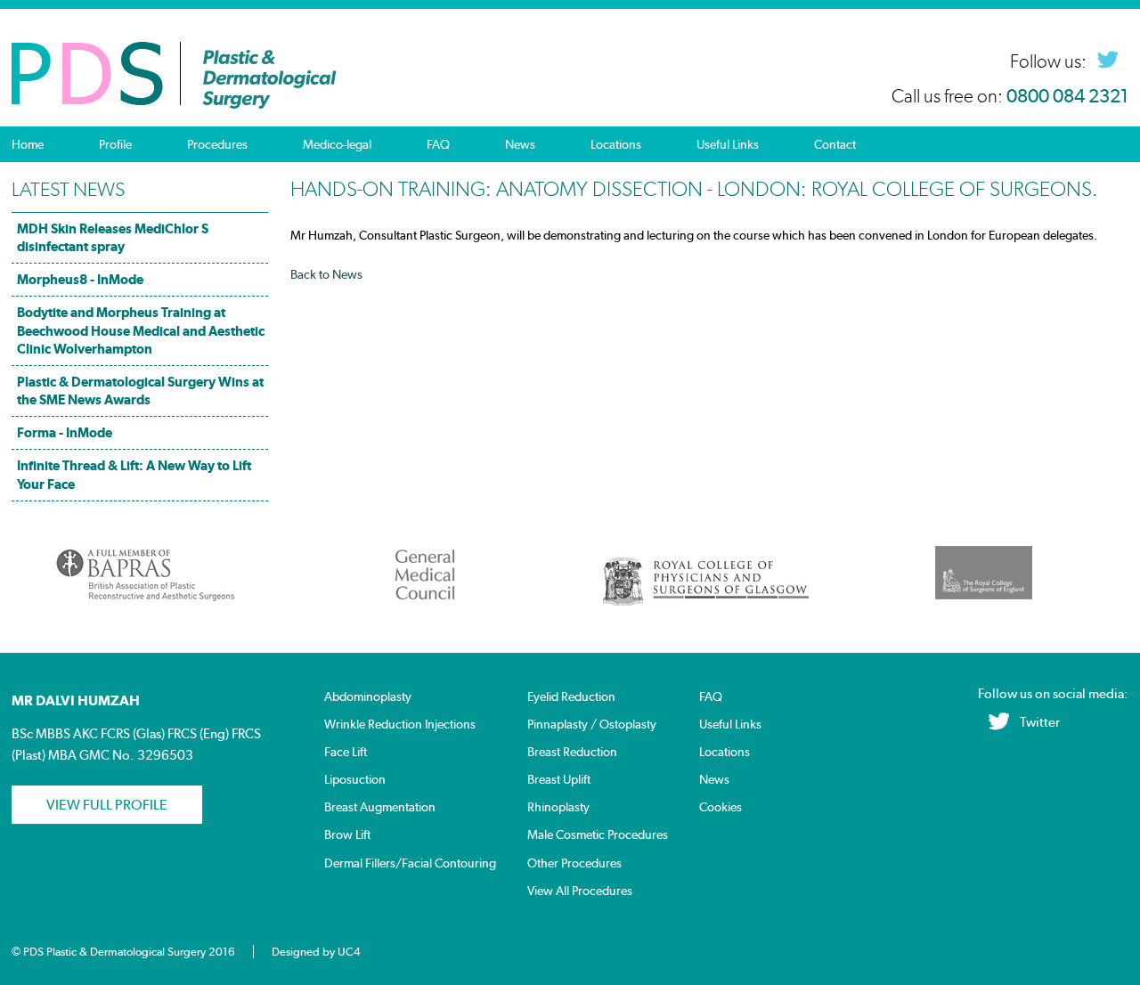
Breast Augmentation (380, 807)
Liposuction (355, 779)
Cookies (720, 807)
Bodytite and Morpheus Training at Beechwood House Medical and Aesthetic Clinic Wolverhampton (141, 330)
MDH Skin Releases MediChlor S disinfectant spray (112, 237)
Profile (115, 144)
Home (28, 144)
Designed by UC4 (316, 951)
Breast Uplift (558, 779)
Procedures (217, 144)
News (520, 144)
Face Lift (345, 752)
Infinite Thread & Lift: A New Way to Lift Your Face (134, 474)
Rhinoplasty (558, 807)
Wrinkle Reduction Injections (400, 724)
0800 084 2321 (1067, 96)
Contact (835, 144)
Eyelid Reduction (571, 696)
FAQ (438, 144)
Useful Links (727, 144)
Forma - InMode (64, 432)
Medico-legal (337, 144)
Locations (615, 144)
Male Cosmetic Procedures (597, 835)
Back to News (326, 274)
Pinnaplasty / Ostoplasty (591, 724)
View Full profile (106, 804)
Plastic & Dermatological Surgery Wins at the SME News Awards (140, 390)
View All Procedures (579, 891)
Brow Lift (347, 835)
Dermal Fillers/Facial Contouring (410, 863)
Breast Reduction (572, 752)
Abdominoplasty (367, 696)
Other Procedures (574, 863)
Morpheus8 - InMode (80, 279)
